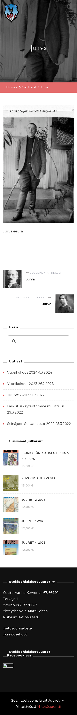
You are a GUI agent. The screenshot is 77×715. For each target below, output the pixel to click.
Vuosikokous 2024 (22, 372)
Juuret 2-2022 (19, 395)
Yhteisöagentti (49, 707)
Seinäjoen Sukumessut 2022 (31, 424)
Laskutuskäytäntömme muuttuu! (35, 406)
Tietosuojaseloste (17, 628)
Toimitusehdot (15, 634)
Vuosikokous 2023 (22, 384)
